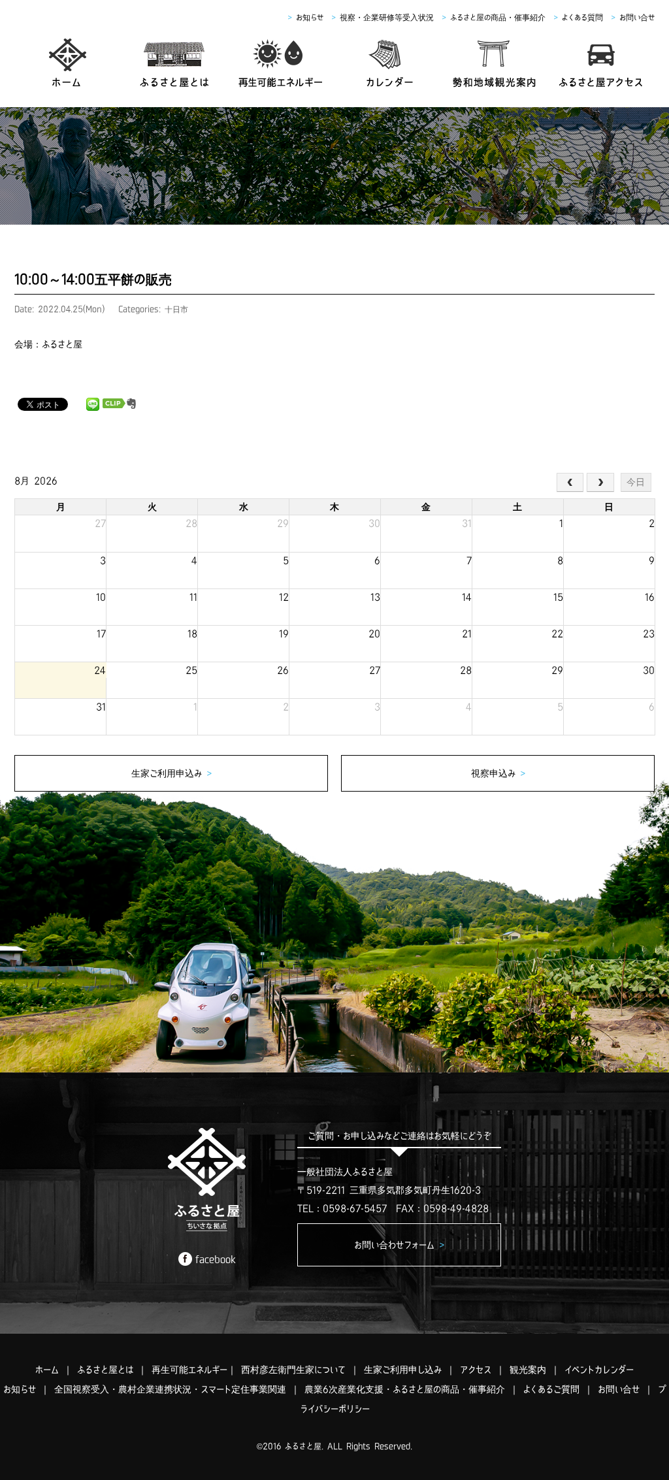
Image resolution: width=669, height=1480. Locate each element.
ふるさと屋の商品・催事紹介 (498, 17)
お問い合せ (637, 17)
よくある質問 (582, 17)
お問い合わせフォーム (399, 1244)
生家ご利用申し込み (403, 1369)
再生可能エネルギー (189, 1369)
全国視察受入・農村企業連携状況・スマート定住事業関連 (170, 1389)
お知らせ (309, 17)
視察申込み (498, 773)
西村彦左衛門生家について (293, 1369)
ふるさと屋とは (105, 1369)
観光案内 (528, 1369)
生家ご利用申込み (171, 773)
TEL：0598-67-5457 (342, 1208)
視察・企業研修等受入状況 (387, 17)
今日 (636, 482)
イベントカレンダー (599, 1369)
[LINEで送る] (92, 403)
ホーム (47, 1369)
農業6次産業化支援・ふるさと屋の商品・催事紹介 (404, 1389)
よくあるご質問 (551, 1389)
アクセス (475, 1369)
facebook (215, 1259)
